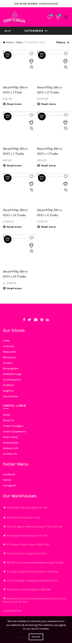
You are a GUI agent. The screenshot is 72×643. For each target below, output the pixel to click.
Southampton (12, 379)
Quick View (31, 67)
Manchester (10, 396)
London (7, 363)
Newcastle (9, 351)
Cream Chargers (13, 426)
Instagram (9, 485)
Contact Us (10, 453)
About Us (8, 420)
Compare (31, 60)
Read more (14, 104)
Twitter (7, 480)
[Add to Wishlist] (31, 53)
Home (9, 42)
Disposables (11, 442)
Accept (36, 637)
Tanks (19, 42)
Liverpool (8, 346)
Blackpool (9, 357)
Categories (33, 30)
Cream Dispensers (14, 431)
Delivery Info (10, 448)
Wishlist (51, 15)
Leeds (6, 340)
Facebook (9, 474)
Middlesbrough (12, 374)
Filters (60, 42)
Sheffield (8, 385)
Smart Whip (10, 437)
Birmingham (10, 368)
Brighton (8, 390)
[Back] (7, 31)
